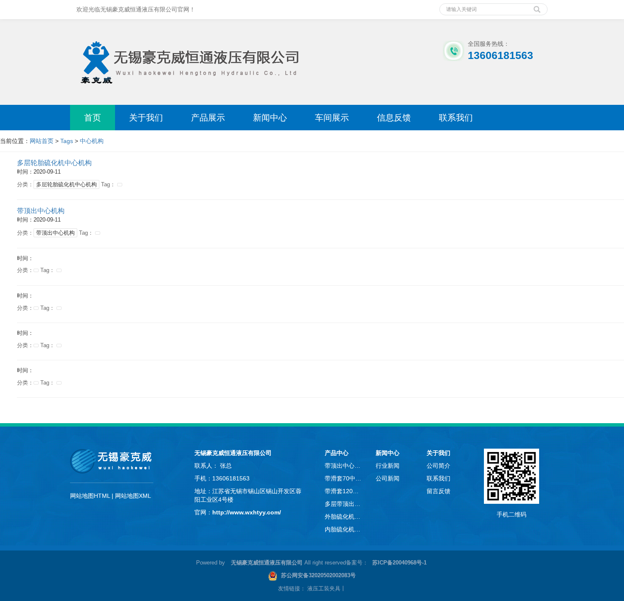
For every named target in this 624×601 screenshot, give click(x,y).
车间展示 (332, 117)
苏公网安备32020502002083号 (318, 575)
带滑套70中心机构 (344, 478)
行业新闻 (387, 465)
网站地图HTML (90, 495)
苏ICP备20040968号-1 (399, 562)
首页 (92, 117)
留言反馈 (438, 491)
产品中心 (337, 452)
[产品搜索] (537, 6)
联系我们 (456, 117)
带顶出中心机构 (41, 210)
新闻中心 (270, 117)
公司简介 (438, 465)
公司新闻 (387, 478)
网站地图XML (133, 495)
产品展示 (208, 117)
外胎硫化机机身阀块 (344, 516)
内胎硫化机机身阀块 (344, 529)
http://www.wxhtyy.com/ (246, 512)
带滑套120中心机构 (344, 491)
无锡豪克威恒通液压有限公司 (233, 452)
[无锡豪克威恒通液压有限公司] (188, 56)
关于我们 (146, 117)
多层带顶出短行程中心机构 (344, 503)
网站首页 (41, 141)
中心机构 (92, 141)
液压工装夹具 (323, 588)
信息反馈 (394, 117)
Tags (66, 141)
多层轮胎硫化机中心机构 (54, 162)
